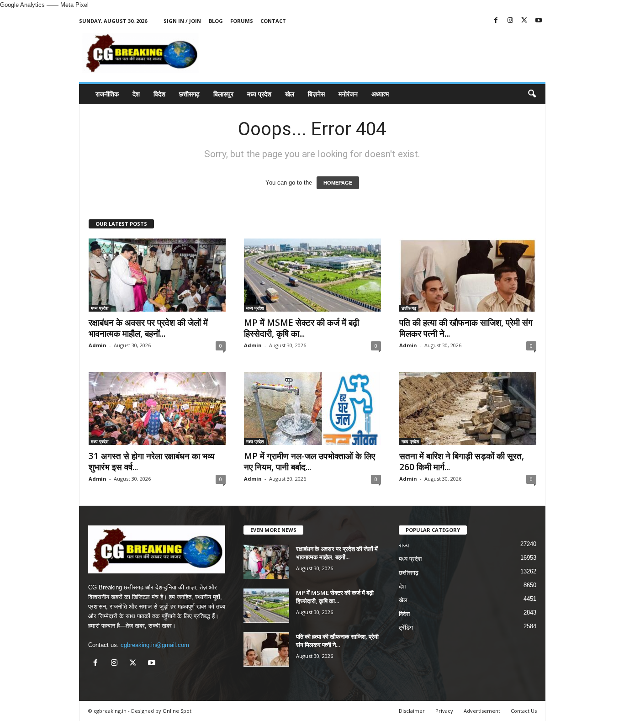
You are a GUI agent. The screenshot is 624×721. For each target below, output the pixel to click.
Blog (216, 20)
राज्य (404, 545)
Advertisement (482, 710)
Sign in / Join (182, 20)
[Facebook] (496, 20)
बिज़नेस (316, 94)
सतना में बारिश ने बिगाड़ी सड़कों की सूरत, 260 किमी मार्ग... (461, 461)
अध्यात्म (380, 94)
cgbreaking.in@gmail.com (155, 644)
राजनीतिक (107, 94)
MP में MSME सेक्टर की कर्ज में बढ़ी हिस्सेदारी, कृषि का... (301, 328)
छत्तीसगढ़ (189, 94)
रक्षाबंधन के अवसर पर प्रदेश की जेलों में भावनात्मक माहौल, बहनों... (148, 328)
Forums (241, 20)
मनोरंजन (348, 94)
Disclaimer (412, 710)
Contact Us (524, 710)
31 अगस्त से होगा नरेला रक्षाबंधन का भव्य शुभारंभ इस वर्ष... (152, 461)
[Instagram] (510, 20)
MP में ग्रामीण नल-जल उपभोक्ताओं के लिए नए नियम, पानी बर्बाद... (309, 461)
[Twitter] (524, 20)
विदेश (159, 94)
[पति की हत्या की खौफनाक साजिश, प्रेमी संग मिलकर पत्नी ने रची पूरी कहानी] (467, 275)
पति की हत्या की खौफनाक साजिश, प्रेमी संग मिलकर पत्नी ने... (466, 328)
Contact (273, 20)
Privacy (444, 710)
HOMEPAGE (337, 183)
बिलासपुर (223, 94)
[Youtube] (538, 20)
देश (136, 94)
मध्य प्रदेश (259, 94)
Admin (97, 345)
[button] (532, 94)
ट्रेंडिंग (406, 627)
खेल (289, 94)
